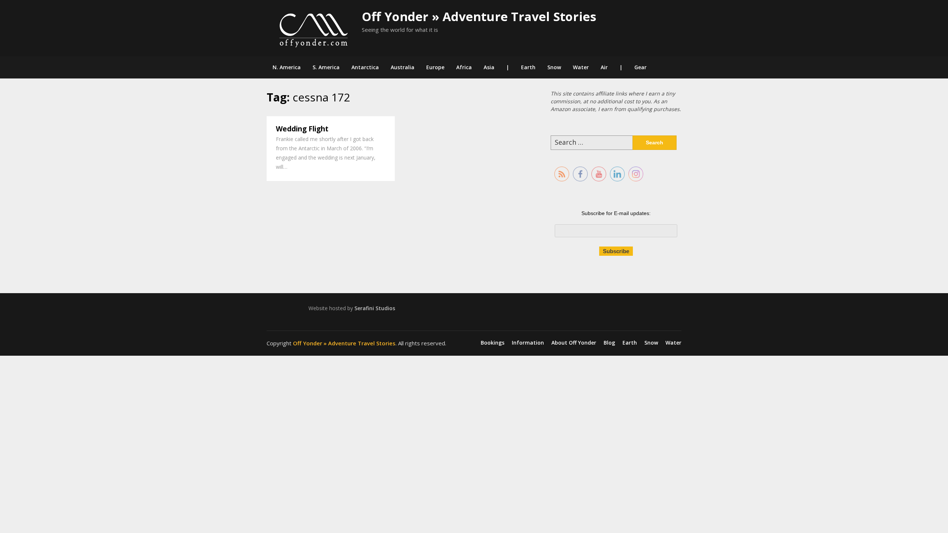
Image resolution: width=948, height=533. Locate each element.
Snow (554, 67)
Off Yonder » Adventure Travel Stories (479, 16)
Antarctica (365, 67)
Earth (528, 67)
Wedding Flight (302, 129)
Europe (435, 67)
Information (528, 342)
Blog (609, 342)
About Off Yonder (573, 342)
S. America (326, 67)
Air (604, 67)
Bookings (492, 342)
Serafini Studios (374, 308)
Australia (402, 67)
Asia (489, 67)
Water (581, 67)
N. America (287, 67)
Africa (464, 67)
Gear (640, 67)
